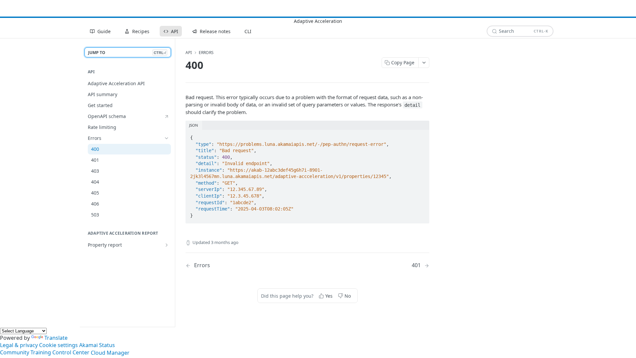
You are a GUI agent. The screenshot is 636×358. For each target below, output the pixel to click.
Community (14, 352)
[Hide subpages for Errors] (166, 138)
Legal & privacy (19, 345)
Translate (56, 337)
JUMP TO (127, 52)
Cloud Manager (110, 352)
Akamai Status (97, 345)
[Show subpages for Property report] (166, 245)
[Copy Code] (421, 135)
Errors (206, 52)
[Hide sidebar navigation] (173, 182)
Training (40, 352)
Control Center (70, 352)
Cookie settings (58, 345)
